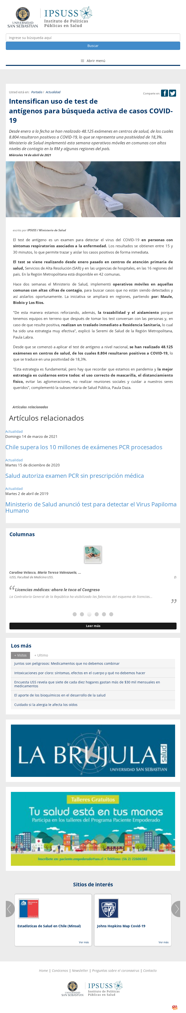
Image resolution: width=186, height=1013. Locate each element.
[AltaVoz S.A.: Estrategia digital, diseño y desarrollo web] (175, 1008)
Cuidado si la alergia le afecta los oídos (46, 704)
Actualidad (53, 92)
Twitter (172, 93)
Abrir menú (95, 60)
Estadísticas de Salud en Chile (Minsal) (49, 926)
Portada (36, 92)
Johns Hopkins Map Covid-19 (121, 926)
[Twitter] (172, 93)
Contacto (150, 970)
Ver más (84, 942)
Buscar (93, 45)
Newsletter (80, 970)
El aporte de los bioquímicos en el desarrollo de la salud (60, 695)
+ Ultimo (41, 655)
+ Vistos (20, 655)
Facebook (164, 93)
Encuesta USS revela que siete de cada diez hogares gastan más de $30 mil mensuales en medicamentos (87, 684)
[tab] (20, 655)
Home (43, 970)
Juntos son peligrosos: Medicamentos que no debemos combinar (67, 663)
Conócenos (60, 970)
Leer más (93, 626)
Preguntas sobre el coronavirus (115, 970)
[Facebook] (164, 93)
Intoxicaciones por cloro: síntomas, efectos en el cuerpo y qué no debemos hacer (79, 673)
